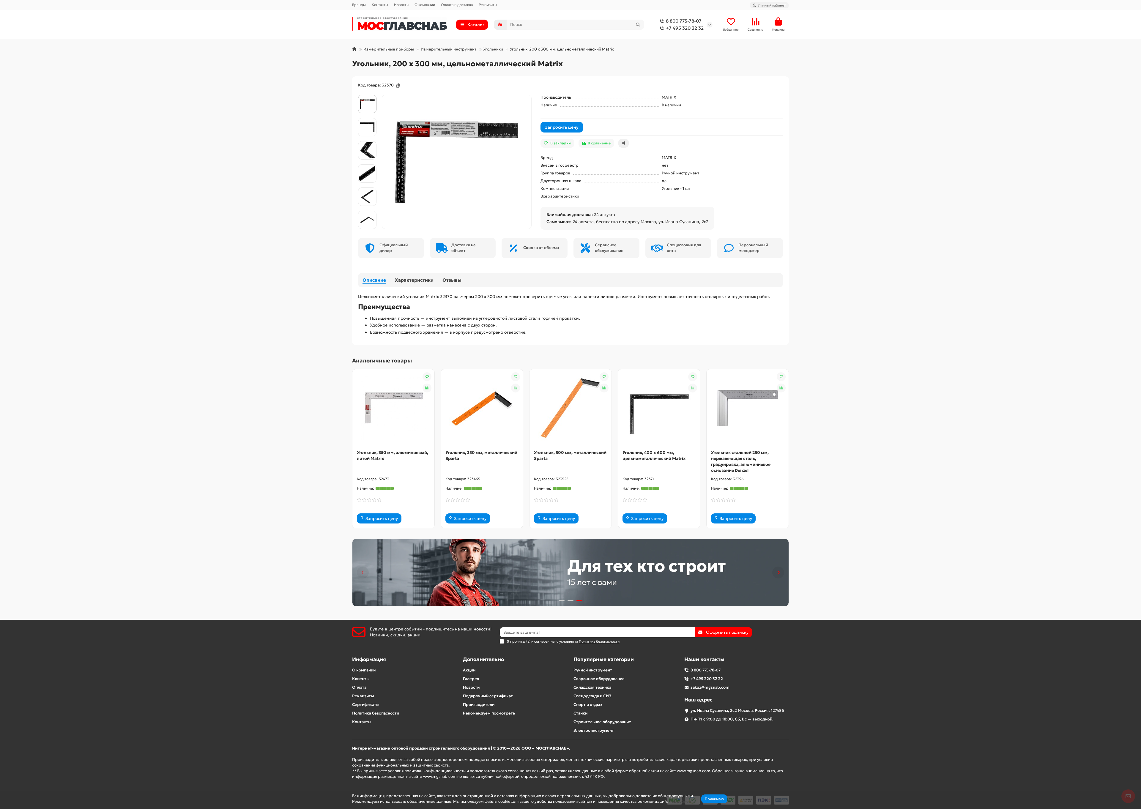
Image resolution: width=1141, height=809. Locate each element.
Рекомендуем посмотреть (489, 713)
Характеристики (414, 280)
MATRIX (669, 97)
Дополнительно (483, 659)
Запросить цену (562, 127)
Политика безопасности (375, 713)
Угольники (493, 49)
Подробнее (680, 801)
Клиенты (361, 678)
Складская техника (592, 687)
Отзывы (451, 280)
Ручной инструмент (592, 670)
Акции (469, 670)
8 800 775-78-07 (684, 21)
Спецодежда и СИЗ (592, 695)
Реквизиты (488, 4)
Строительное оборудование (602, 721)
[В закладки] (427, 376)
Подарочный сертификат (488, 695)
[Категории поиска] (500, 25)
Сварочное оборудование (599, 678)
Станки (580, 713)
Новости (401, 4)
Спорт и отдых (587, 704)
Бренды (359, 4)
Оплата (359, 687)
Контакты (380, 4)
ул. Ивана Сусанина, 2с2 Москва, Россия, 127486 (737, 710)
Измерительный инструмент (448, 49)
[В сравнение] (427, 388)
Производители (478, 704)
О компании (425, 4)
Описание (374, 280)
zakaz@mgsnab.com (710, 687)
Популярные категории (603, 659)
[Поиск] (638, 24)
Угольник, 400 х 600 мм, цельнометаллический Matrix (654, 455)
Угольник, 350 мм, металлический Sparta (481, 455)
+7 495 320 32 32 (685, 28)
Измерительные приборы (388, 49)
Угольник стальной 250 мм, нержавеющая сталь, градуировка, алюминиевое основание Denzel (740, 461)
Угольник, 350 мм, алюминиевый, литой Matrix (392, 455)
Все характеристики (559, 196)
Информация (369, 659)
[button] (363, 572)
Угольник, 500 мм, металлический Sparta (570, 455)
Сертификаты (365, 704)
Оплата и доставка (457, 4)
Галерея (471, 678)
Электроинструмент (593, 730)
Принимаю (714, 799)
